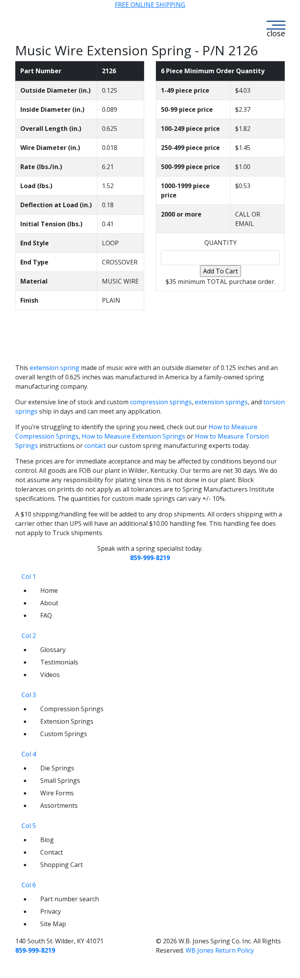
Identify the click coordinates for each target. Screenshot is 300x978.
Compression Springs (72, 709)
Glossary (53, 649)
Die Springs (57, 768)
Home (49, 590)
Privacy (50, 911)
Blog (47, 839)
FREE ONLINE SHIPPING (150, 4)
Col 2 (28, 635)
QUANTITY (220, 242)
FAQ (46, 615)
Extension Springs (66, 721)
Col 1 (28, 576)
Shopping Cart (61, 864)
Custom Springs (63, 734)
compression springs (161, 402)
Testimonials (59, 662)
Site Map (53, 924)
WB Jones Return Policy (220, 950)
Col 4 (28, 754)
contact (95, 445)
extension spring (54, 367)
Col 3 (28, 695)
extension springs (221, 402)
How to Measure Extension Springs (133, 436)
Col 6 (28, 885)
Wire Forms (57, 793)
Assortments (59, 805)
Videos (50, 674)
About (49, 603)
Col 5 (28, 825)
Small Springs (60, 780)
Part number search (69, 899)
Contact (51, 852)
